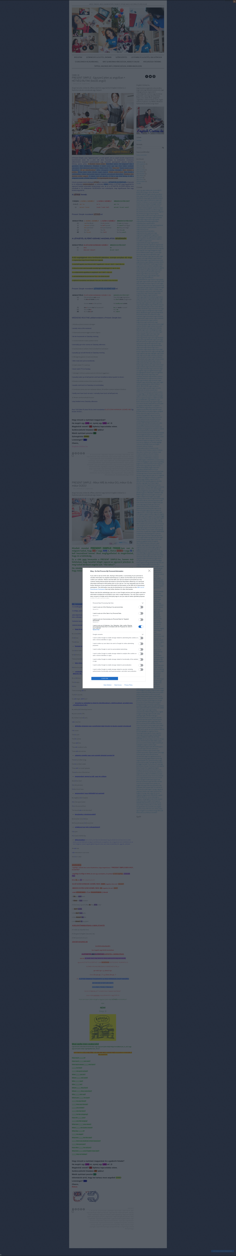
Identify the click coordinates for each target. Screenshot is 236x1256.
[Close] (150, 571)
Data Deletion (108, 685)
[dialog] (118, 628)
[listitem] (118, 603)
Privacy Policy (128, 685)
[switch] (140, 607)
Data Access (118, 685)
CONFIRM (104, 678)
